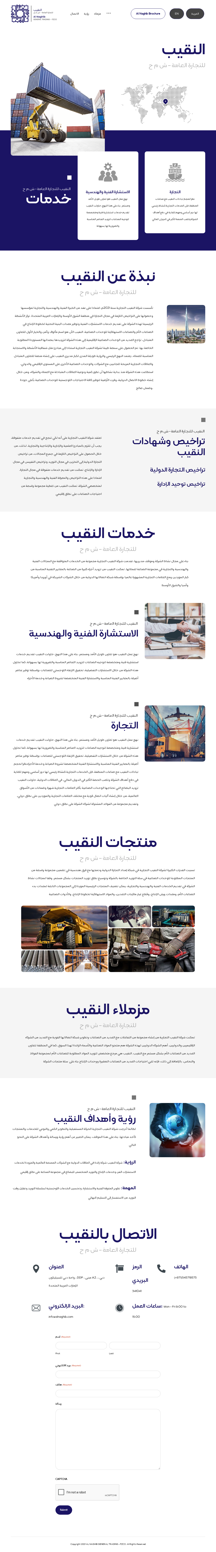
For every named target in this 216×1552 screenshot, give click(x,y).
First (57, 1353)
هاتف (63, 1385)
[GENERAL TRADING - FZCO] (34, 14)
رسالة (58, 1404)
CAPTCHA (61, 1479)
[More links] (108, 14)
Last (111, 1353)
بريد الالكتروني (68, 1365)
